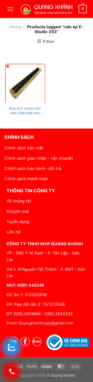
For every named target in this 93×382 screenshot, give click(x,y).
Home (15, 26)
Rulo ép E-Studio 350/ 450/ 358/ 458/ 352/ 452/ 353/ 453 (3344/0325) (25, 110)
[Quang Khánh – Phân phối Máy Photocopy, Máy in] (46, 9)
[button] (10, 9)
